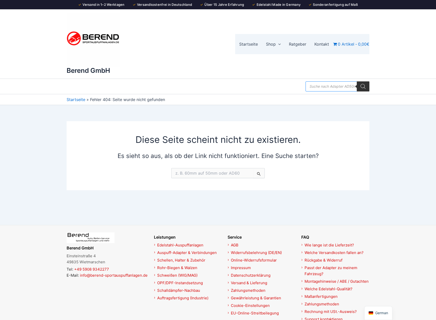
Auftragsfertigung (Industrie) (182, 298)
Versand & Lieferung (249, 282)
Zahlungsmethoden (248, 290)
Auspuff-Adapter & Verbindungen (187, 252)
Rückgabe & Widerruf (323, 260)
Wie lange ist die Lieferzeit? (329, 245)
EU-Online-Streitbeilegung (255, 313)
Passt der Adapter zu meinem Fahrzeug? (331, 270)
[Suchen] (363, 86)
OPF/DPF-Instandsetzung (180, 282)
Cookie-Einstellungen (250, 305)
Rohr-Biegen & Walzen (177, 267)
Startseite (76, 99)
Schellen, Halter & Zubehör (181, 260)
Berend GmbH (88, 70)
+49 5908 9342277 (91, 269)
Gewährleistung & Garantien (256, 298)
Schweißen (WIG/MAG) (177, 275)
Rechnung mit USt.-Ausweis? (331, 311)
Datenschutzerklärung (250, 275)
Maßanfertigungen (321, 296)
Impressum (241, 267)
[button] (278, 44)
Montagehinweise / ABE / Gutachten (337, 281)
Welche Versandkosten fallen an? (334, 252)
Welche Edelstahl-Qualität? (328, 288)
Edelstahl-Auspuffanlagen (180, 245)
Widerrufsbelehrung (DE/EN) (256, 252)
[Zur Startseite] (107, 237)
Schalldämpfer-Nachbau (178, 290)
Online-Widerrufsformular (254, 260)
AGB (234, 245)
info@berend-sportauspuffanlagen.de (114, 275)
